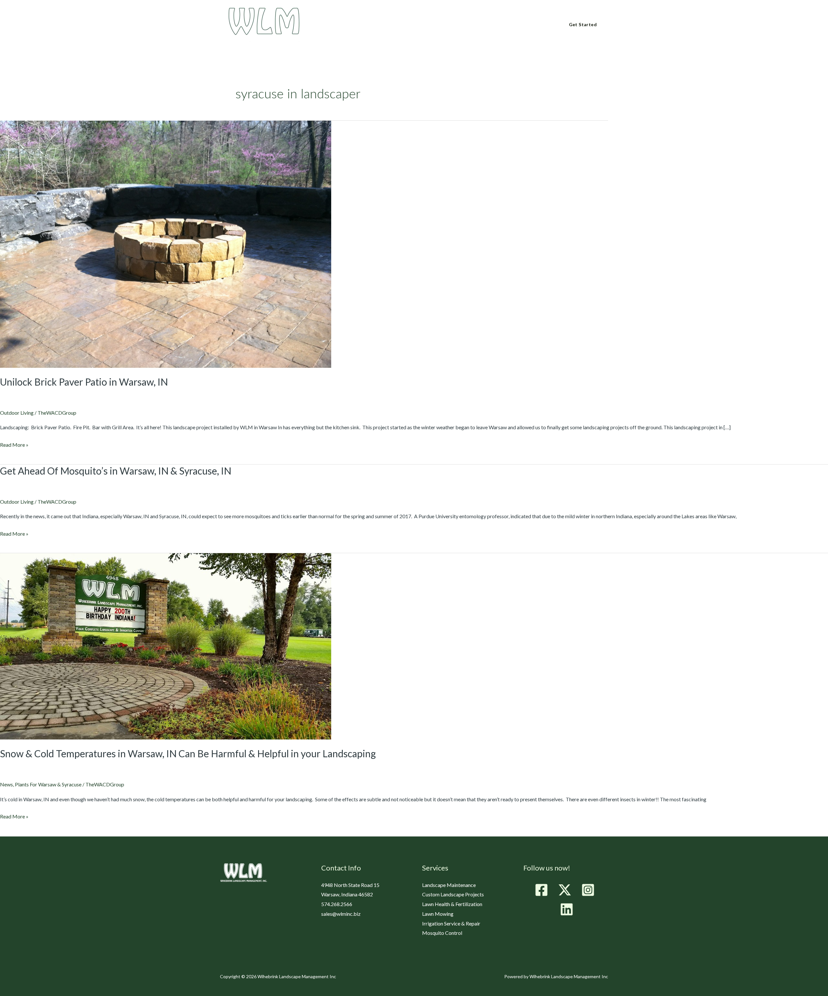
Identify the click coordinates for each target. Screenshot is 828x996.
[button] (356, 24)
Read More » (14, 444)
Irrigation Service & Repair (451, 923)
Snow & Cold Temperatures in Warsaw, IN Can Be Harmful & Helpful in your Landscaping (188, 753)
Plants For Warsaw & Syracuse (48, 784)
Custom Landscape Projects (453, 894)
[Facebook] (541, 890)
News (6, 784)
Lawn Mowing (437, 914)
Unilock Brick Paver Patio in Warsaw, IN (84, 382)
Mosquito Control (442, 933)
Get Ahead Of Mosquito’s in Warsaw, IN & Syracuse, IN (115, 470)
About (346, 25)
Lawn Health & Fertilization (452, 904)
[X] (564, 890)
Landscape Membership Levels (450, 25)
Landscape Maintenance (449, 885)
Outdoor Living (17, 413)
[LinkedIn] (566, 909)
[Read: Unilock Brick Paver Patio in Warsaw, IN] (165, 243)
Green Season (384, 25)
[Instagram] (588, 890)
